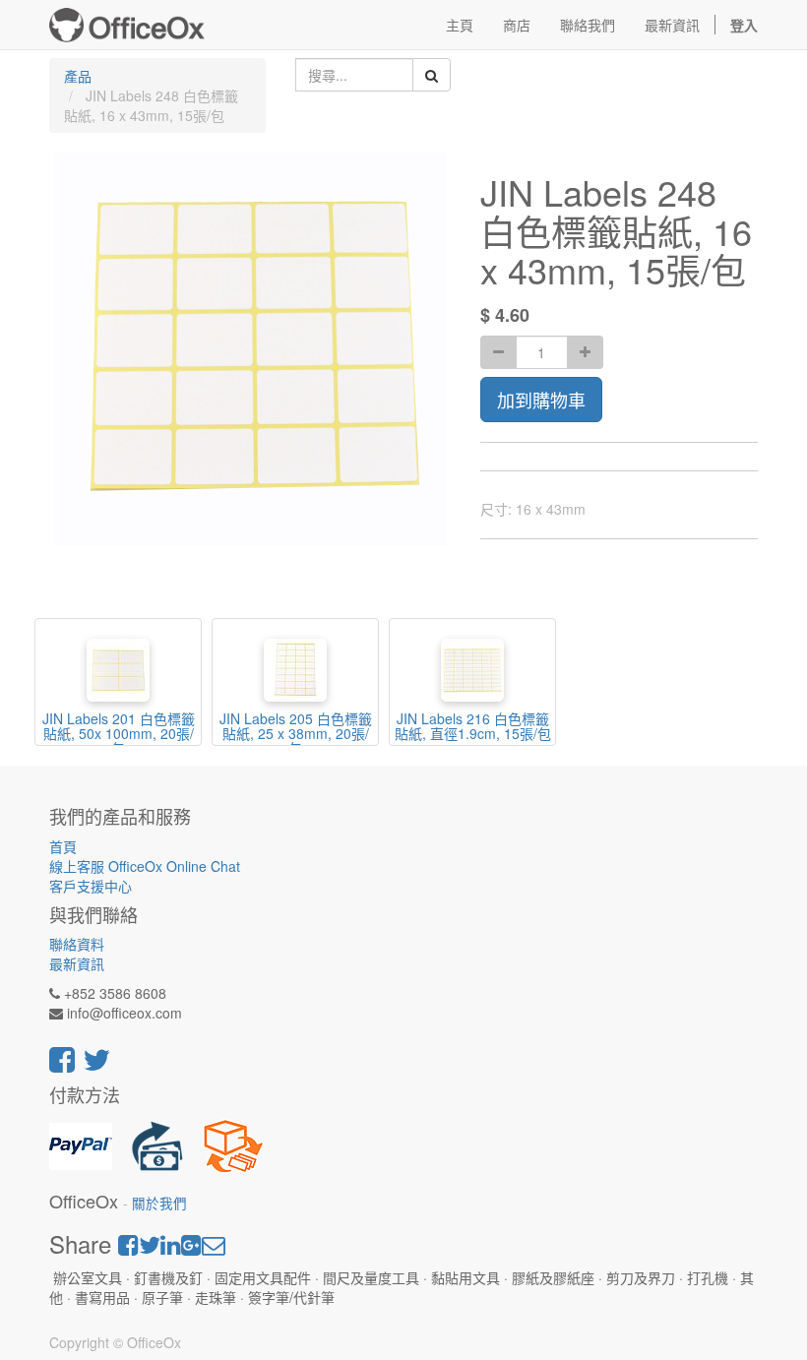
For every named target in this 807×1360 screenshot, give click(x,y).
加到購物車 (541, 399)
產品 (78, 76)
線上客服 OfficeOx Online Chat (144, 866)
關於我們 (159, 1203)
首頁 (63, 846)
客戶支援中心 (90, 886)
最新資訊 (76, 963)
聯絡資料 (76, 944)
